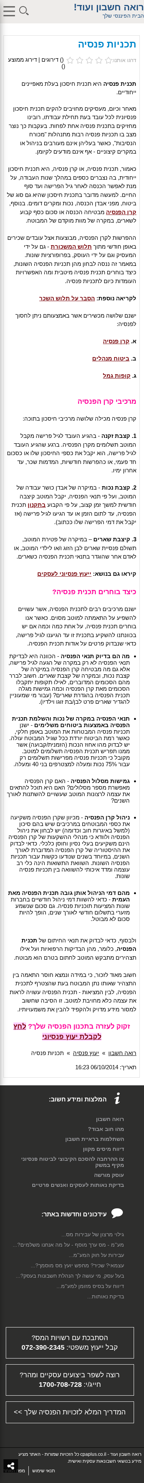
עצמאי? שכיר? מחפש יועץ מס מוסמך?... (77, 1265)
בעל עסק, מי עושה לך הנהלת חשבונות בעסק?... (70, 1276)
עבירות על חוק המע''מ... (96, 1255)
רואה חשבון (122, 1053)
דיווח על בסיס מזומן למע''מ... (90, 1286)
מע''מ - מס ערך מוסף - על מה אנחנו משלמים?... (68, 1245)
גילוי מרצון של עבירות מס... (92, 1234)
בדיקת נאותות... (105, 1296)
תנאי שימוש (43, 1470)
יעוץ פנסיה (86, 1053)
